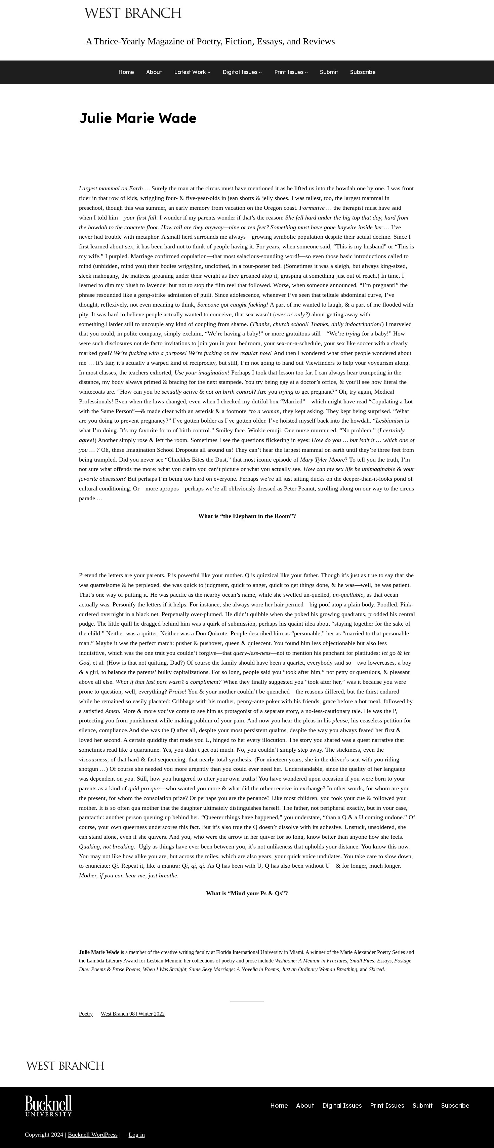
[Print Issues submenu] (306, 72)
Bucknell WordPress (93, 1134)
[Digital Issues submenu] (260, 72)
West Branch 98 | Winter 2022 (133, 1014)
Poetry (86, 1014)
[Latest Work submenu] (209, 72)
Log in (137, 1134)
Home (126, 72)
